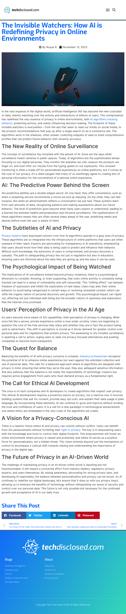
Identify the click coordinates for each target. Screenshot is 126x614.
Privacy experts (11, 235)
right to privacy (70, 429)
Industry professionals (93, 356)
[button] (108, 10)
